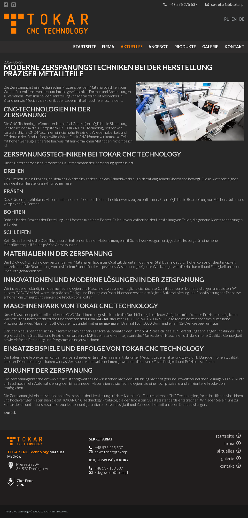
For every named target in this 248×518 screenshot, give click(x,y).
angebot (158, 46)
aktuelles (132, 46)
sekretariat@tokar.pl (227, 4)
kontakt (234, 46)
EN (234, 19)
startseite (84, 46)
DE (241, 19)
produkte (185, 46)
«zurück (10, 412)
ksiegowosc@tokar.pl (111, 472)
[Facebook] (6, 5)
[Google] (13, 5)
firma (108, 46)
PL (226, 19)
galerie (210, 46)
